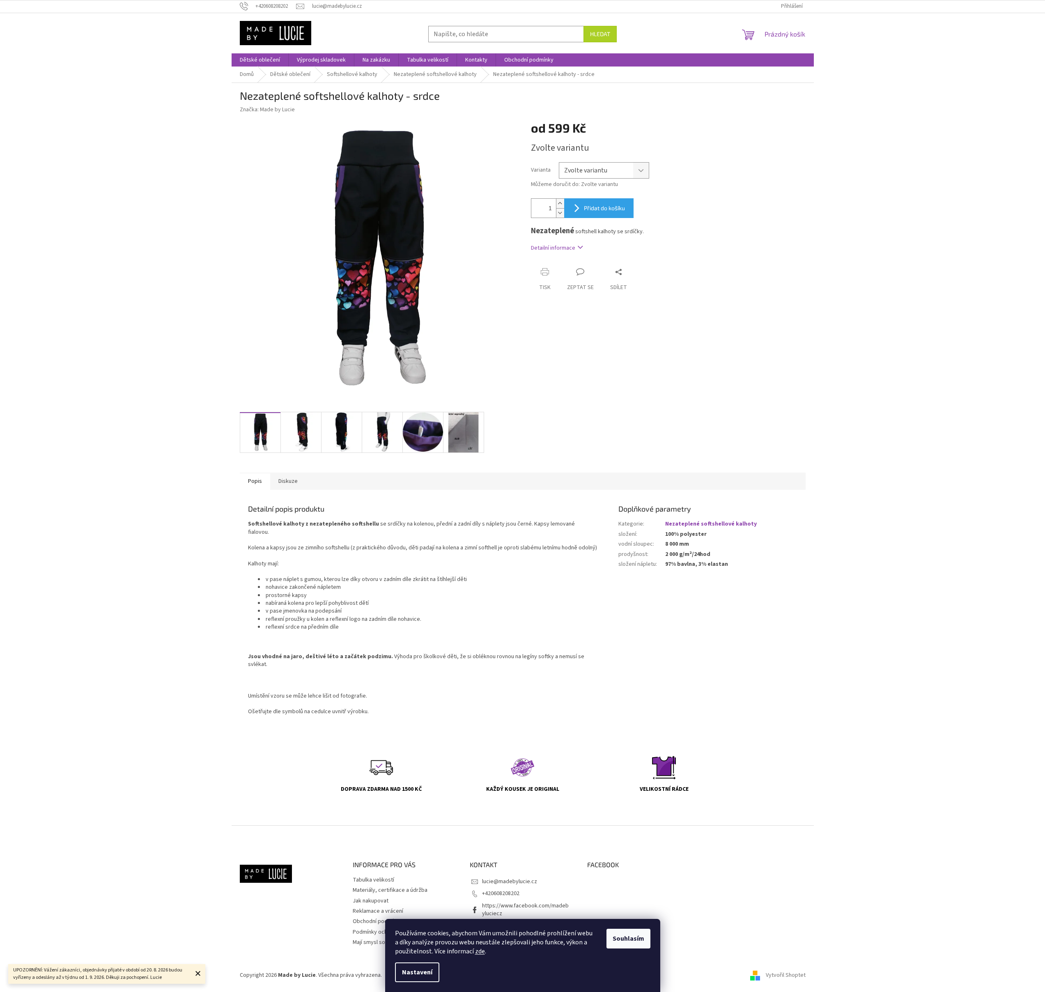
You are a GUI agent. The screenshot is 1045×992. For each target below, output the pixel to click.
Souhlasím (628, 938)
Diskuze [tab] (288, 481)
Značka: (267, 110)
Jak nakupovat (370, 901)
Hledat (600, 33)
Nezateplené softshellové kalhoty (711, 524)
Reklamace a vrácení (378, 911)
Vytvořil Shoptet (786, 975)
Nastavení (417, 972)
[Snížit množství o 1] (560, 213)
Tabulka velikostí (373, 880)
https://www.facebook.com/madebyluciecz (525, 910)
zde (480, 951)
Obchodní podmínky (377, 921)
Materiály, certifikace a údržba (390, 890)
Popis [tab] (255, 481)
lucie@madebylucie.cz (509, 881)
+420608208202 (500, 893)
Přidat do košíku (604, 207)
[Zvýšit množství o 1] (560, 203)
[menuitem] (260, 60)
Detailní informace (553, 248)
